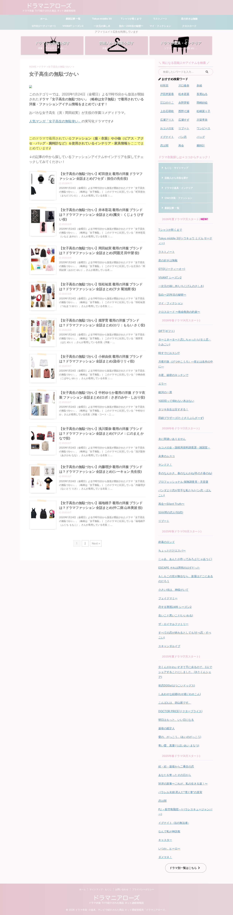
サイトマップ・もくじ (100, 889)
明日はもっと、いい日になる (176, 719)
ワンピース (203, 128)
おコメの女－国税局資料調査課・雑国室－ (184, 447)
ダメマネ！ (165, 857)
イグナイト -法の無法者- (173, 823)
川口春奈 (183, 85)
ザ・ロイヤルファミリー (173, 624)
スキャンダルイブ (169, 646)
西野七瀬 (183, 111)
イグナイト (167, 137)
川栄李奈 (202, 119)
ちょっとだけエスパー (172, 550)
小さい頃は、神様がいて (173, 589)
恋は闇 (164, 145)
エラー (162, 383)
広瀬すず (183, 119)
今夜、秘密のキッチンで (173, 375)
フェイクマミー (167, 598)
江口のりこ (167, 102)
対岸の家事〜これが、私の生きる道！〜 (183, 783)
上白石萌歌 (167, 111)
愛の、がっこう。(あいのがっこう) (179, 737)
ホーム (43, 18)
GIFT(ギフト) (166, 331)
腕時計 (201, 145)
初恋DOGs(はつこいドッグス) (176, 685)
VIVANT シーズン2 (72, 25)
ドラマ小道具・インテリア (179, 187)
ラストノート (160, 18)
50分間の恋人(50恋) (170, 512)
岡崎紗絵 (202, 102)
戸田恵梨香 (167, 94)
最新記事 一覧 (72, 18)
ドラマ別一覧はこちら (183, 868)
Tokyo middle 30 (102, 18)
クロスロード (189, 25)
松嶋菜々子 (203, 111)
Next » (96, 543)
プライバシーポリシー (143, 889)
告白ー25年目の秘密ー (131, 25)
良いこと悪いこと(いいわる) (175, 615)
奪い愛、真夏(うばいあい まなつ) (178, 745)
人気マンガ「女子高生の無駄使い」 (55, 121)
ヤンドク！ (165, 464)
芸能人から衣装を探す (176, 177)
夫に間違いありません (172, 439)
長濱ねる (202, 94)
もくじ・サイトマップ (176, 167)
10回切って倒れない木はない (176, 401)
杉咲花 (164, 85)
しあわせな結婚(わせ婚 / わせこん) (179, 694)
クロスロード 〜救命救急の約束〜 (179, 312)
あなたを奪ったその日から (174, 775)
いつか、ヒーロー (169, 848)
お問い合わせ (121, 889)
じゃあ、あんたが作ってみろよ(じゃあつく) (185, 559)
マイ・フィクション (160, 25)
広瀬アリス (167, 119)
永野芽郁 (183, 102)
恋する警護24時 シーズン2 (174, 607)
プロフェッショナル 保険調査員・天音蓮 (183, 481)
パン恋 (182, 137)
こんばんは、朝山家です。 (174, 702)
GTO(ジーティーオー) (44, 25)
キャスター (165, 840)
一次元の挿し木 (102, 25)
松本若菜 (183, 94)
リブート (183, 128)
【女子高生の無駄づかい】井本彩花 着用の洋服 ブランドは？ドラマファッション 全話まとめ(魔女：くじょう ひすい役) (101, 214)
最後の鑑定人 (166, 728)
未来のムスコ (166, 456)
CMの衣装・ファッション (178, 197)
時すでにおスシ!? (169, 353)
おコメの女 (167, 128)
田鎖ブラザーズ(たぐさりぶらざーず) (181, 418)
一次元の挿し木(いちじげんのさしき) (181, 286)
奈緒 (199, 85)
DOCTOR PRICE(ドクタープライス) (180, 711)
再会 (181, 145)
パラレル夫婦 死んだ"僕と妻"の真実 (180, 792)
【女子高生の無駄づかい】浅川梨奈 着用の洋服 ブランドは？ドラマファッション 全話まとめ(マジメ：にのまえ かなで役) (101, 433)
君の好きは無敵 (189, 18)
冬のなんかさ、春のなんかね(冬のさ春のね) (185, 473)
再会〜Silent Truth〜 (171, 504)
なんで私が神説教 (169, 831)
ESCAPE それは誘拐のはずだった (179, 567)
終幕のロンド (166, 542)
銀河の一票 (165, 392)
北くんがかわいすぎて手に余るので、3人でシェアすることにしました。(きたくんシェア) (185, 672)
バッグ (201, 137)
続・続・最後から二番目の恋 (176, 766)
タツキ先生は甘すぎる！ (173, 409)
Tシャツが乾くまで (131, 18)
